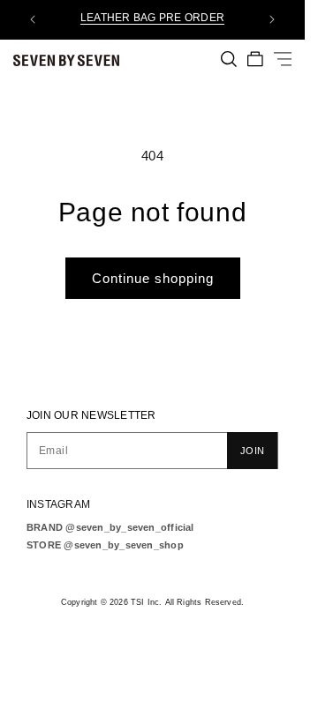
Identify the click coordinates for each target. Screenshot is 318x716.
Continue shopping (153, 278)
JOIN (252, 450)
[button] (229, 59)
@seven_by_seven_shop (123, 545)
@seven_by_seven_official (129, 527)
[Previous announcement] (32, 19)
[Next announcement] (272, 19)
